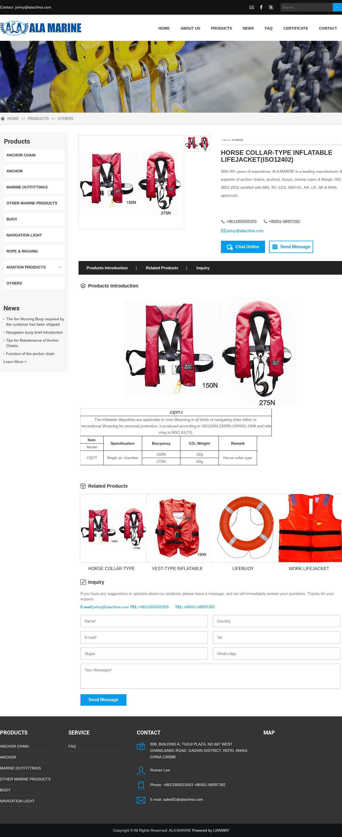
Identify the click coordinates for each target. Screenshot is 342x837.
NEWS (248, 28)
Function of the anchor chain (30, 354)
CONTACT (328, 28)
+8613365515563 (178, 785)
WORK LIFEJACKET (309, 568)
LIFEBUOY (243, 568)
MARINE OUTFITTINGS (27, 187)
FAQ (269, 28)
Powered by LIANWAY (210, 830)
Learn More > (14, 362)
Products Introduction (107, 268)
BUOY (11, 219)
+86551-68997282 (210, 785)
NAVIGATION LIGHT (24, 235)
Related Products (162, 268)
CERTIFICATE (295, 28)
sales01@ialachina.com (183, 799)
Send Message (295, 246)
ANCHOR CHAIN (21, 155)
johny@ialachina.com (33, 7)
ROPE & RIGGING (22, 251)
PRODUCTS (221, 28)
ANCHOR (14, 171)
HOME (13, 118)
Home (164, 28)
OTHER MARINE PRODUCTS (31, 203)
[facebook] (261, 7)
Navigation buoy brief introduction (34, 332)
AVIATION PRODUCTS (26, 267)
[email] (251, 7)
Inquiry (202, 268)
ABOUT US (190, 28)
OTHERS (65, 118)
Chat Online (247, 246)
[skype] (271, 7)
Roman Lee (160, 770)
